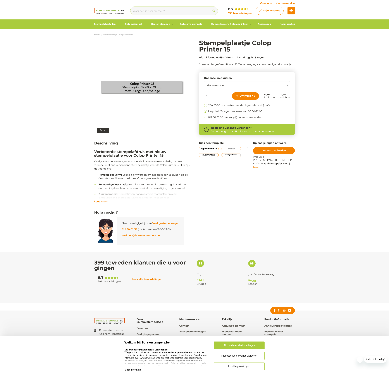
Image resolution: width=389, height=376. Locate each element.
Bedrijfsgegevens (148, 334)
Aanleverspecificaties (278, 325)
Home (97, 34)
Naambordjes (287, 24)
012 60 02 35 (129, 229)
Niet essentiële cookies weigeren (239, 355)
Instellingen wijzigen (239, 366)
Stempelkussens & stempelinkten (230, 24)
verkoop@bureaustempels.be (141, 235)
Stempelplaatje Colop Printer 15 (118, 34)
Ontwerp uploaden (274, 150)
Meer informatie (133, 369)
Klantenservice (285, 3)
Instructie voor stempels (273, 333)
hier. (256, 167)
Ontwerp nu (247, 95)
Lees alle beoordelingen (147, 279)
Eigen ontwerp (208, 148)
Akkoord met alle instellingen (239, 345)
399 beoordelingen (240, 13)
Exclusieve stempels (190, 24)
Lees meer (101, 201)
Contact (184, 325)
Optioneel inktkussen (218, 78)
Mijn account (271, 10)
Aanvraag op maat (233, 325)
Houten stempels (161, 24)
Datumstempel (134, 24)
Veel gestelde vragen (165, 223)
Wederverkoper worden (232, 333)
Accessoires (264, 24)
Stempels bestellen (105, 24)
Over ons (266, 3)
